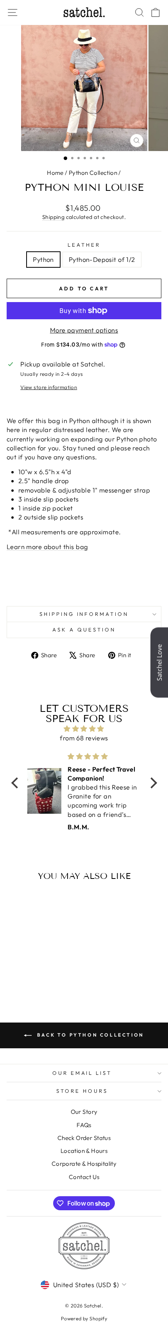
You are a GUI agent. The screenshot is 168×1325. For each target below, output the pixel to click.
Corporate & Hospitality (84, 1163)
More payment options (84, 330)
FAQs (84, 1125)
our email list (82, 1073)
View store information (48, 387)
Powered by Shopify (84, 1318)
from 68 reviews (84, 738)
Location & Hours (84, 1150)
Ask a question (84, 629)
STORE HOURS (82, 1091)
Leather (84, 245)
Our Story (84, 1111)
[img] (84, 728)
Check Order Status (84, 1138)
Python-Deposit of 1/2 (102, 259)
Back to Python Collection (89, 1035)
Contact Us (84, 1177)
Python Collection (93, 172)
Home (55, 172)
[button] (16, 782)
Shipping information (84, 614)
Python (43, 259)
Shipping (53, 217)
